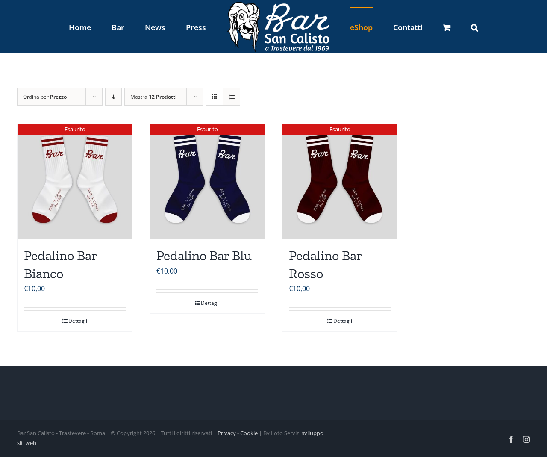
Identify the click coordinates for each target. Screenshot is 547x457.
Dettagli (77, 320)
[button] (430, 27)
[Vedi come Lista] (231, 96)
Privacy (227, 433)
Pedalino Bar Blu (204, 256)
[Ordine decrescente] (113, 97)
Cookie (249, 433)
